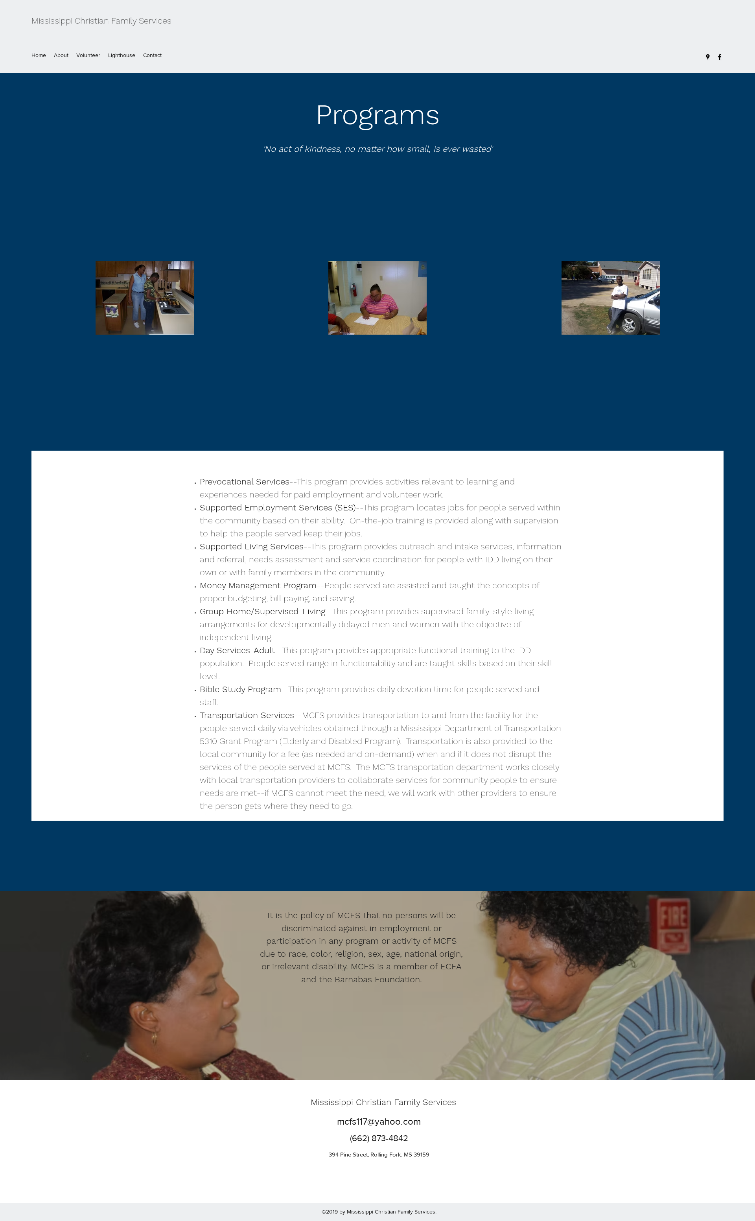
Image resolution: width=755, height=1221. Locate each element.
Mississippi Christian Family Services (101, 21)
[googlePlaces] (708, 57)
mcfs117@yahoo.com (379, 1121)
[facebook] (720, 57)
